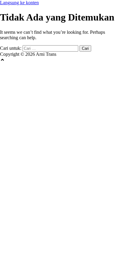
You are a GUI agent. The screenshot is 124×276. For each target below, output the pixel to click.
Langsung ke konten (19, 2)
